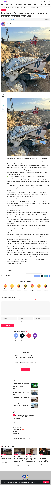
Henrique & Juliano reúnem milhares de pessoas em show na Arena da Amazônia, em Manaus (21, 385)
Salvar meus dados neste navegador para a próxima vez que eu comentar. (17, 321)
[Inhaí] (6, 1)
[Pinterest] (29, 337)
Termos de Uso (32, 482)
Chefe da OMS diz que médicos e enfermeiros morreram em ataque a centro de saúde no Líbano (19, 460)
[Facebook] (16, 337)
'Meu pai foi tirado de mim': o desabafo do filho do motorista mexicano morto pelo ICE (31, 460)
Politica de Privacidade (22, 482)
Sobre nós (25, 369)
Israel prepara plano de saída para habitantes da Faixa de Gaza (6, 458)
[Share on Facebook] (7, 19)
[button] (46, 482)
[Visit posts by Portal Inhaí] (3, 24)
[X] (22, 337)
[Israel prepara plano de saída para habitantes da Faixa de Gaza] (6, 451)
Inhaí (14, 388)
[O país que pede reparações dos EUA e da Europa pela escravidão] (34, 399)
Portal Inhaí (8, 23)
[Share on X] (9, 19)
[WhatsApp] (27, 479)
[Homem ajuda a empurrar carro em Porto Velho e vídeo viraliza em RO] (34, 405)
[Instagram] (35, 337)
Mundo (3, 9)
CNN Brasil (9, 270)
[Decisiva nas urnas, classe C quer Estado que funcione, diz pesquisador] (34, 392)
